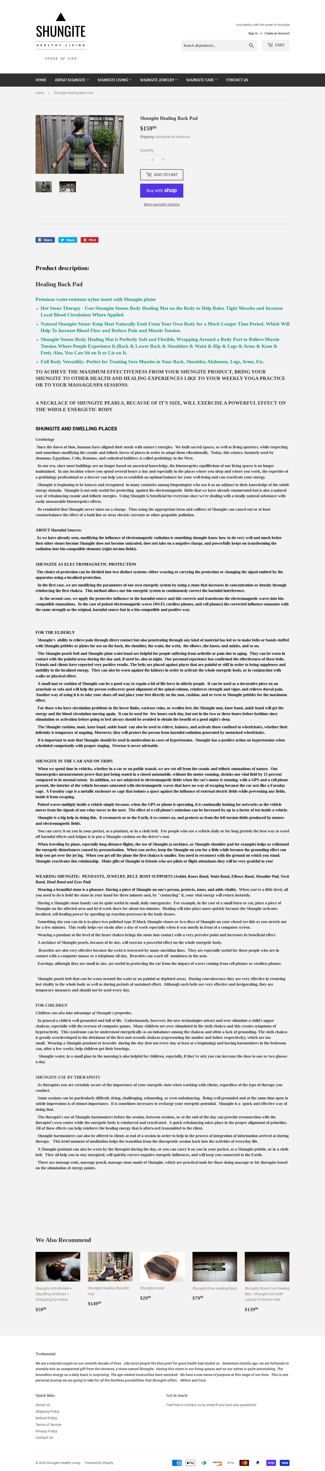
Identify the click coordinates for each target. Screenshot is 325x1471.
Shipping (147, 137)
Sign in (253, 33)
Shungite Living (113, 80)
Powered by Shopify (99, 1463)
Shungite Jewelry (157, 80)
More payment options (162, 204)
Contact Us (237, 80)
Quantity (147, 150)
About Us (43, 1405)
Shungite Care (200, 80)
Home (41, 80)
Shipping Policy (47, 1411)
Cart (279, 45)
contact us (192, 1405)
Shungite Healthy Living (63, 1463)
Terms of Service (48, 1425)
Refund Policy (46, 1418)
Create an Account (277, 33)
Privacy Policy (46, 1431)
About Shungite (70, 80)
